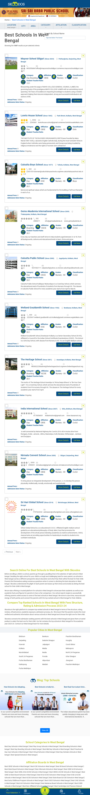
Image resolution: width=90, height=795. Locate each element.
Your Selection (12, 793)
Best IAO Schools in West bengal (28, 783)
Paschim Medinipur (73, 664)
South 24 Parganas (26, 656)
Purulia (44, 656)
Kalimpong (23, 664)
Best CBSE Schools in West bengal (17, 766)
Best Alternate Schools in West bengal (49, 769)
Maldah (45, 664)
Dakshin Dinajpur (48, 640)
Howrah (22, 644)
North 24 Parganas (73, 652)
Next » (18, 552)
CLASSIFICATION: (79, 25)
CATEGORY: (46, 25)
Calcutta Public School (32, 258)
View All (45, 730)
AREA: (33, 26)
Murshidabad (24, 652)
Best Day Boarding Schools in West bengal (26, 749)
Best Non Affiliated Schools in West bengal (38, 786)
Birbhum (22, 636)
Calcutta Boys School (32, 164)
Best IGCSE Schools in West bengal (35, 778)
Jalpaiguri (46, 644)
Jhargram (69, 660)
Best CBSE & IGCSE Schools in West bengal (64, 772)
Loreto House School (31, 115)
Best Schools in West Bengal (24, 20)
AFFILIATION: (61, 25)
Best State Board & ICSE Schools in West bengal (66, 778)
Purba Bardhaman (25, 660)
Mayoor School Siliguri (32, 58)
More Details (63, 101)
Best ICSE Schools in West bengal (43, 766)
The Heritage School (31, 359)
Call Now (77, 101)
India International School (34, 408)
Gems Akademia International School (40, 211)
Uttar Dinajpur (71, 656)
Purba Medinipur (25, 668)
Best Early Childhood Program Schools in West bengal (24, 780)
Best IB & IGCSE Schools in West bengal (51, 775)
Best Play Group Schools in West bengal (43, 746)
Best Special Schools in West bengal (24, 755)
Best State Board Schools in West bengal (19, 769)
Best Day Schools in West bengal (16, 746)
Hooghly (69, 640)
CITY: (23, 26)
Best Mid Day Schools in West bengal (56, 749)
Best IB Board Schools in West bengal (69, 766)
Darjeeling (22, 640)
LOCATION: (11, 26)
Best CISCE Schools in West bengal (57, 780)
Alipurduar (46, 660)
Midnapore (70, 648)
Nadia (44, 652)
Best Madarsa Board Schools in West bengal (57, 783)
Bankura (45, 636)
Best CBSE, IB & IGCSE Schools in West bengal (31, 772)
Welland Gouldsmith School (35, 307)
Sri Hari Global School (32, 502)
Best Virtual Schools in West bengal (42, 752)
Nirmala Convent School (33, 455)
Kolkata (21, 648)
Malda (44, 648)
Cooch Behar (70, 644)
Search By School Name (54, 33)
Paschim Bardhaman (73, 636)
